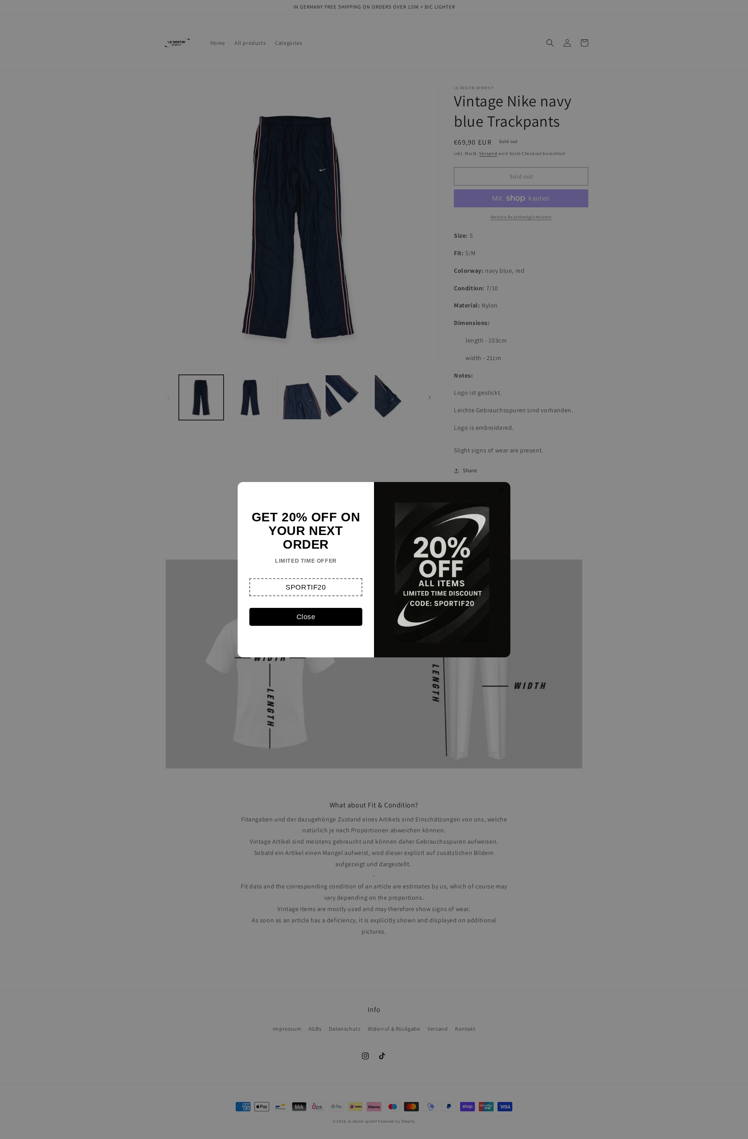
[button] (305, 587)
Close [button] (306, 617)
